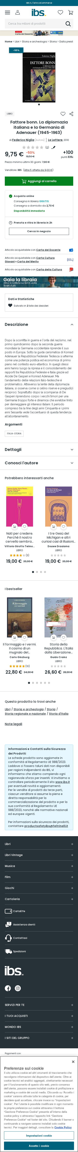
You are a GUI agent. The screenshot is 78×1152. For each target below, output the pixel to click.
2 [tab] (37, 572)
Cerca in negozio (39, 231)
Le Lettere (55, 140)
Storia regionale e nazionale (25, 714)
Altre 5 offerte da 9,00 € (38, 170)
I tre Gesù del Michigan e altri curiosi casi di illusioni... (58, 538)
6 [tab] (49, 683)
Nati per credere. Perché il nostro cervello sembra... (19, 538)
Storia (51, 709)
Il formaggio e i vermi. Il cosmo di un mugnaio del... (19, 648)
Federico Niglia (23, 140)
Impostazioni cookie (39, 1135)
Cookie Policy (63, 1127)
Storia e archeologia (29, 709)
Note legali (13, 724)
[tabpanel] (39, 77)
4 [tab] (45, 572)
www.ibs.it (62, 782)
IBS (20, 170)
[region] (39, 1104)
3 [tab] (41, 572)
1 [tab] (39, 104)
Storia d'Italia (58, 714)
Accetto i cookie (39, 1146)
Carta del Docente (48, 250)
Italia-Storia (14, 433)
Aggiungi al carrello (42, 181)
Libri (7, 709)
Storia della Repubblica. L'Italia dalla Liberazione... (58, 648)
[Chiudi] (73, 1061)
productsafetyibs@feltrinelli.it (46, 826)
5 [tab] (45, 683)
